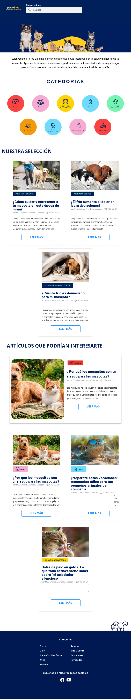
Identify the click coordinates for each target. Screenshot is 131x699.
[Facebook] (62, 680)
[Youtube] (69, 680)
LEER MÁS (36, 237)
